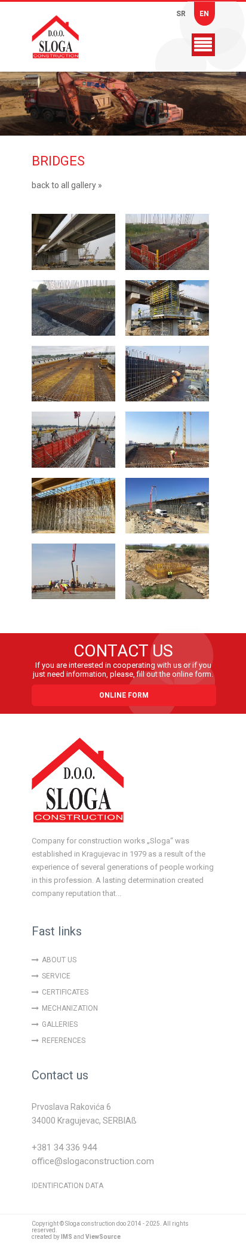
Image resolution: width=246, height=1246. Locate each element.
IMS (66, 1236)
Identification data (67, 1185)
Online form (124, 695)
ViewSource (103, 1236)
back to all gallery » (67, 185)
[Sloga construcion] (67, 37)
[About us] (78, 783)
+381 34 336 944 (64, 1147)
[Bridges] (73, 241)
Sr (181, 14)
